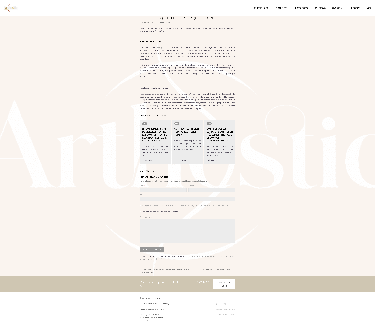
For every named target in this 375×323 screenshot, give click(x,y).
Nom (142, 186)
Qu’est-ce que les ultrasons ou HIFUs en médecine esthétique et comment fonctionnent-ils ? (220, 134)
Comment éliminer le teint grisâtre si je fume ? (187, 131)
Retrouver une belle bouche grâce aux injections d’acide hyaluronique (165, 271)
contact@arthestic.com (225, 310)
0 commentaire (164, 22)
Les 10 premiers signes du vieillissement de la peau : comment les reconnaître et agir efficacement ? (155, 134)
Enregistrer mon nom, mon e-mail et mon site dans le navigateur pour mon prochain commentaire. (185, 205)
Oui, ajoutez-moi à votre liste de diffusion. (159, 212)
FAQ (144, 124)
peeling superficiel (164, 47)
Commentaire (146, 217)
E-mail (191, 186)
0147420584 (221, 304)
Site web (143, 195)
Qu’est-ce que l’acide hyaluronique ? (218, 271)
